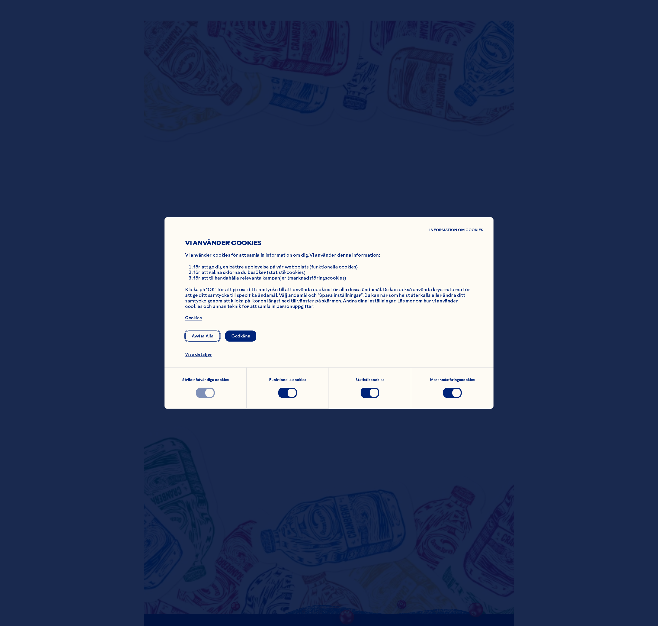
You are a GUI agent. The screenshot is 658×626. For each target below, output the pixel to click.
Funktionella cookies (287, 379)
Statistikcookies (369, 379)
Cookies (193, 318)
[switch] (205, 393)
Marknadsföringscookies (452, 379)
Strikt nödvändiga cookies (205, 379)
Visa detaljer (198, 354)
